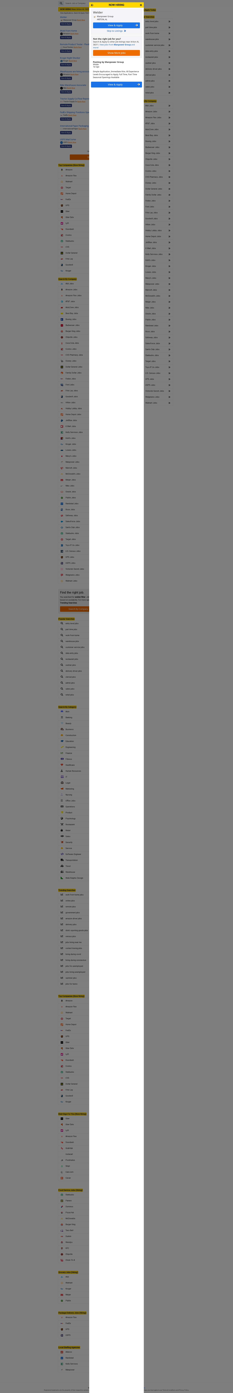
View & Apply (115, 25)
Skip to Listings (115, 30)
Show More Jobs (117, 52)
